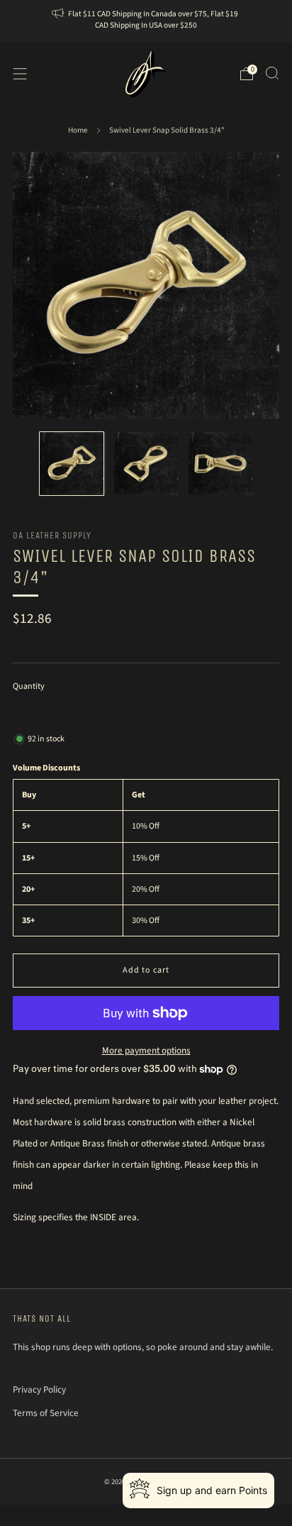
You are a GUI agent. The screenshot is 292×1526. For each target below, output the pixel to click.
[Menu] (20, 74)
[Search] (272, 73)
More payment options (146, 1050)
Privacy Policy (39, 1389)
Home (78, 130)
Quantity (29, 686)
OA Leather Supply (52, 535)
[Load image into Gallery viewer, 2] (146, 464)
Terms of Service (46, 1413)
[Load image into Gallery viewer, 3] (220, 464)
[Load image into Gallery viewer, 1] (71, 464)
